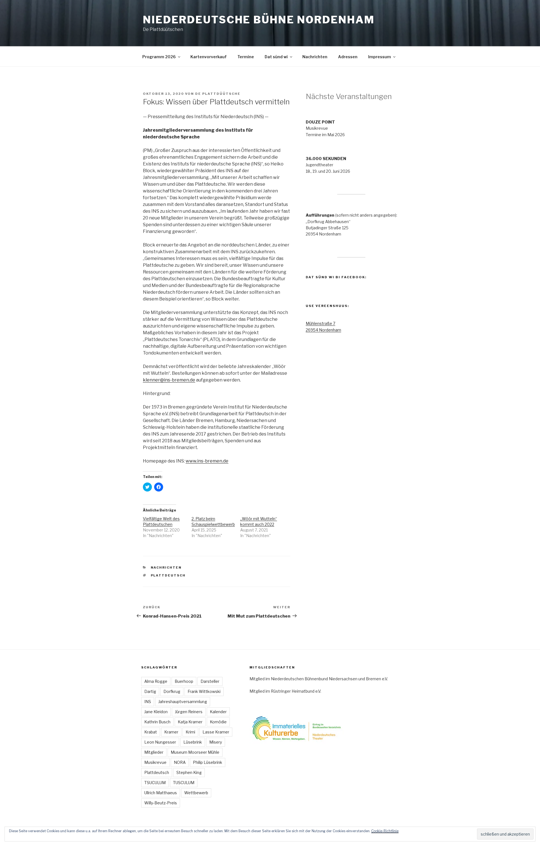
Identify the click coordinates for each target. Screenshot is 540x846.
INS (147, 701)
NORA (180, 762)
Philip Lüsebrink (207, 762)
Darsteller (210, 681)
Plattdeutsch (168, 575)
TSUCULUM (155, 782)
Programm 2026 (159, 56)
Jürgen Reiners (188, 711)
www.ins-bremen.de (207, 461)
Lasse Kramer (215, 732)
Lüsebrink (192, 742)
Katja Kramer (190, 721)
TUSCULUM (183, 782)
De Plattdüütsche (217, 94)
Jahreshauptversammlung (182, 701)
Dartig (150, 691)
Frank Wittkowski (204, 691)
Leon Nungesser (160, 742)
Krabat (150, 732)
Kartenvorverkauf (208, 56)
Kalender (218, 711)
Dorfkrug (171, 691)
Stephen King (189, 772)
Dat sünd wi (276, 56)
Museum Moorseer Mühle (195, 752)
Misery (215, 742)
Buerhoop (184, 681)
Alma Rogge (155, 681)
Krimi (190, 732)
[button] (305, 728)
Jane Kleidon (156, 711)
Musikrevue (155, 762)
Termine (245, 56)
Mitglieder (153, 752)
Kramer (171, 732)
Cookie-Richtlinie (385, 831)
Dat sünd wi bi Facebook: (336, 277)
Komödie (218, 721)
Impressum (379, 56)
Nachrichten (314, 56)
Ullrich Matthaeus (160, 792)
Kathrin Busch (157, 721)
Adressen (347, 56)
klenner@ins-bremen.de (169, 380)
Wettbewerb (196, 792)
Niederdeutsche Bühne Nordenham (258, 20)
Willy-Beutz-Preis (160, 802)
